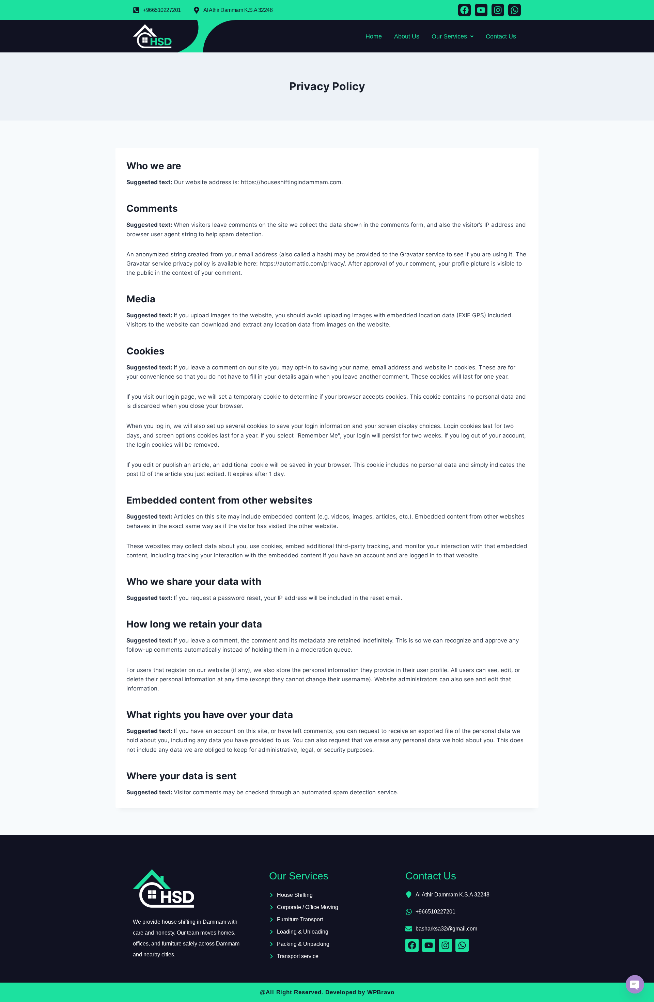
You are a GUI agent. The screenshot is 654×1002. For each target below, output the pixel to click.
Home (373, 36)
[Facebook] (464, 10)
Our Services (449, 36)
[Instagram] (497, 10)
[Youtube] (481, 10)
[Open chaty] (635, 984)
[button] (452, 36)
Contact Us (501, 36)
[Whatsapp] (514, 10)
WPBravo (380, 992)
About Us (406, 36)
